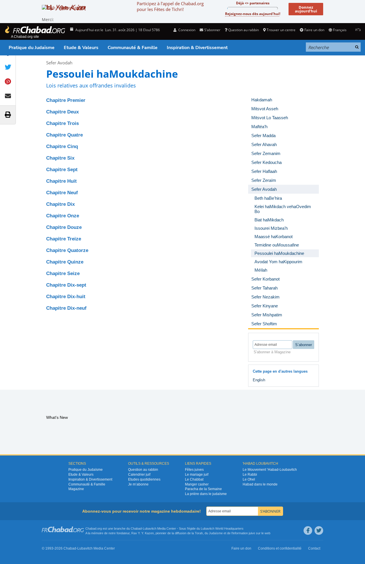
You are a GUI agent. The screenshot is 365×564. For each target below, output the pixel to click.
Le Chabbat (194, 479)
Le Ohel (249, 479)
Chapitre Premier (65, 100)
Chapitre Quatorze (67, 250)
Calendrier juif (139, 475)
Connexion (186, 29)
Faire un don (314, 29)
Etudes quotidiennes (144, 479)
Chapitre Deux (62, 112)
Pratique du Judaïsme (32, 47)
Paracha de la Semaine (203, 489)
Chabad (136, 528)
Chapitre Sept (62, 169)
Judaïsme (216, 533)
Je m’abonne (138, 484)
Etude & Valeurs (81, 47)
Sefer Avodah (59, 63)
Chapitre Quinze (64, 262)
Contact (314, 548)
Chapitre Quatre (64, 135)
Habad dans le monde (260, 484)
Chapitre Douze (64, 227)
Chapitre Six (60, 158)
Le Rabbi (250, 475)
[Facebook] (308, 530)
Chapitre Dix (60, 204)
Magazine (76, 489)
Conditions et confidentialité (280, 548)
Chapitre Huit (61, 181)
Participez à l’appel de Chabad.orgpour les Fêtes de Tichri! (170, 6)
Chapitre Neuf (62, 192)
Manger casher (197, 484)
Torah (199, 533)
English (259, 380)
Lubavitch (149, 528)
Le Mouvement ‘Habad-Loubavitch (270, 470)
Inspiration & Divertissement (197, 47)
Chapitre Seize (63, 273)
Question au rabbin (243, 29)
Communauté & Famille (133, 47)
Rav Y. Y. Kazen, (143, 533)
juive (252, 533)
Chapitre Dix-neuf (66, 308)
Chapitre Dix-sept (66, 285)
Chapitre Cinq (62, 146)
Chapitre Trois (62, 123)
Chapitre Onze (62, 215)
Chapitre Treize (63, 239)
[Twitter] (319, 530)
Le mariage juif (196, 475)
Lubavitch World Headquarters (222, 528)
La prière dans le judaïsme (206, 494)
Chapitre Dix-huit (65, 296)
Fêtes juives (194, 470)
